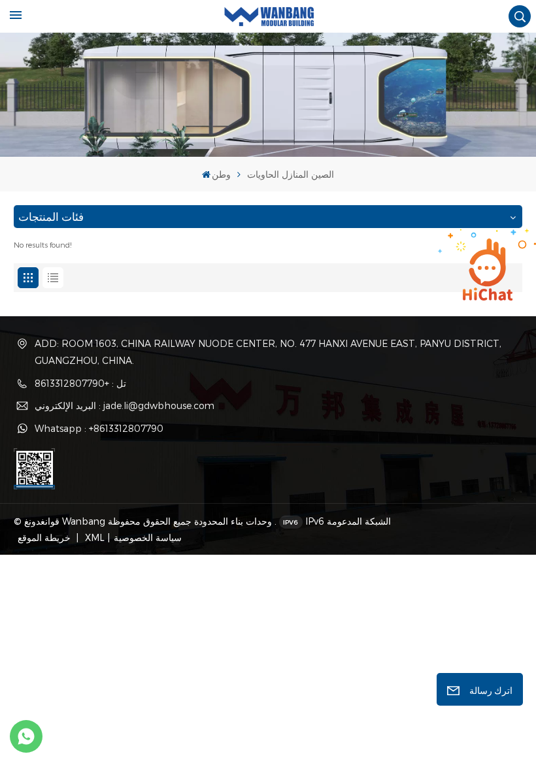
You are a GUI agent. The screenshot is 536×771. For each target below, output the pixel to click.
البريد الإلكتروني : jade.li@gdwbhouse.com (124, 405)
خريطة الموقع (45, 537)
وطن (221, 174)
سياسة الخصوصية (148, 537)
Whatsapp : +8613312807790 (99, 428)
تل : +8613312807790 (80, 383)
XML (93, 537)
